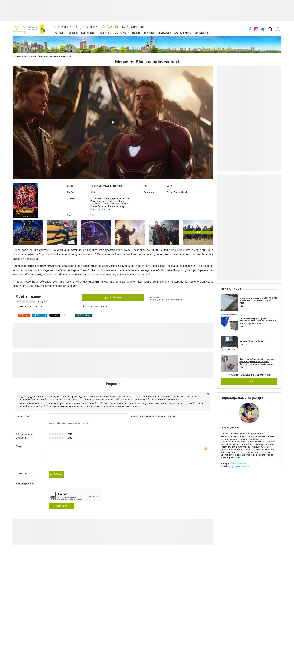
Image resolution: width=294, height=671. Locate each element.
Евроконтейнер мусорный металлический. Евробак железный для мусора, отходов (257, 321)
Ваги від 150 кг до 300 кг (251, 341)
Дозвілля (135, 26)
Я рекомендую (114, 297)
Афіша (112, 26)
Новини (65, 26)
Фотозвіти (59, 32)
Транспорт (150, 32)
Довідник (88, 26)
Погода (136, 32)
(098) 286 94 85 (238, 463)
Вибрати (57, 474)
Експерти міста (182, 32)
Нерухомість (105, 32)
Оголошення (201, 32)
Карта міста (87, 32)
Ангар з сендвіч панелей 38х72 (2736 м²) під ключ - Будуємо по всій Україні (258, 300)
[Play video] (113, 122)
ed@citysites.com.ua (239, 466)
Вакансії (73, 32)
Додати (249, 381)
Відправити (62, 506)
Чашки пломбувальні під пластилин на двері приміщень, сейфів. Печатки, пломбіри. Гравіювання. (257, 361)
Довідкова (165, 32)
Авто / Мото (122, 32)
